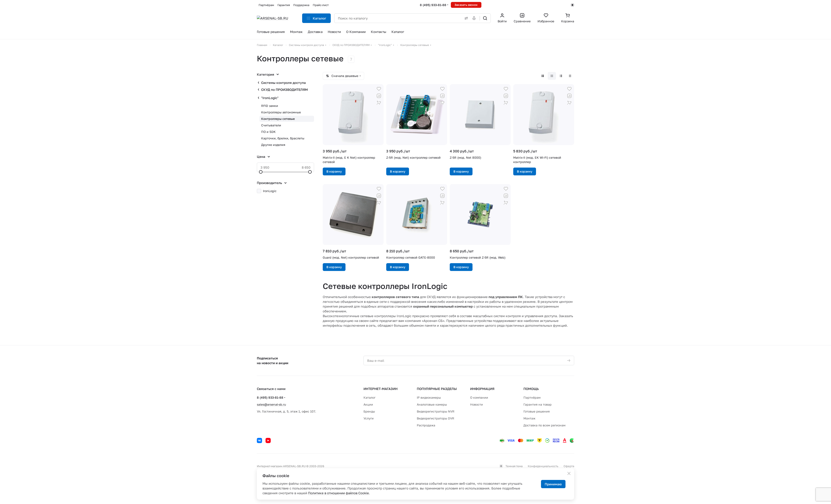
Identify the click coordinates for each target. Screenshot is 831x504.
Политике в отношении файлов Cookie (338, 493)
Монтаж (529, 418)
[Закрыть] (568, 473)
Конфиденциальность (543, 466)
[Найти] (485, 18)
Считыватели (271, 125)
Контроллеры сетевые (278, 119)
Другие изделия (273, 145)
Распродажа (426, 425)
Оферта (569, 466)
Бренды (369, 411)
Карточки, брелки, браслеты (282, 138)
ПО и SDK (268, 132)
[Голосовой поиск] (475, 18)
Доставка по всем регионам (544, 425)
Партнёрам (532, 397)
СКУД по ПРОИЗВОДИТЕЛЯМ (284, 89)
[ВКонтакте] (259, 440)
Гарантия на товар (537, 404)
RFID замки (269, 106)
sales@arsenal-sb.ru (271, 404)
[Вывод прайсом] (570, 76)
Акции (368, 404)
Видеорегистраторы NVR (436, 411)
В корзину (334, 171)
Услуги (368, 418)
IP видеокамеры (429, 397)
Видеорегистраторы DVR (435, 418)
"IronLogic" (270, 98)
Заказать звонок (466, 5)
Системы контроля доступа (283, 83)
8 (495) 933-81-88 (433, 5)
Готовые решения (536, 411)
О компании (479, 397)
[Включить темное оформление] (572, 5)
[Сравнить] (379, 96)
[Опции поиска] (465, 18)
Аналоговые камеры (432, 404)
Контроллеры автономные (281, 112)
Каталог (369, 397)
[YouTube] (268, 440)
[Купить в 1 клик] (379, 103)
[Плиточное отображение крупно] (543, 76)
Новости (476, 404)
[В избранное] (379, 89)
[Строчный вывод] (561, 76)
